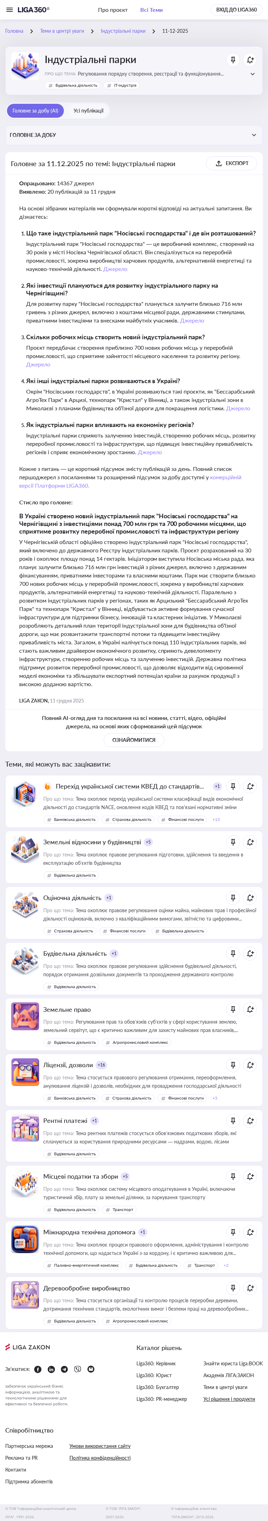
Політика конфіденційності (100, 1458)
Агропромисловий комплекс (140, 1042)
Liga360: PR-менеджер (161, 1399)
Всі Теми (151, 9)
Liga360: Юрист (154, 1375)
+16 (101, 1065)
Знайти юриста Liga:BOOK (233, 1363)
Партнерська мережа (29, 1446)
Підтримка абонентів (29, 1481)
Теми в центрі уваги (225, 1387)
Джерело (115, 268)
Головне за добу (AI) (35, 111)
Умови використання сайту (100, 1446)
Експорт (237, 163)
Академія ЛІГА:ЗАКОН (228, 1375)
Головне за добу (33, 135)
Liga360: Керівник (156, 1363)
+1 (217, 786)
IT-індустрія (125, 85)
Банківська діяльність (75, 819)
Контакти (15, 1470)
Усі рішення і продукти (229, 1399)
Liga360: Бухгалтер (157, 1387)
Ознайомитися (134, 740)
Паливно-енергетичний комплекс (86, 1265)
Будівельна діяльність (76, 85)
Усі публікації (88, 111)
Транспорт (123, 1209)
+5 (148, 842)
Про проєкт (113, 9)
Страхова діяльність (131, 819)
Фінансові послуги (186, 819)
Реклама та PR (21, 1458)
